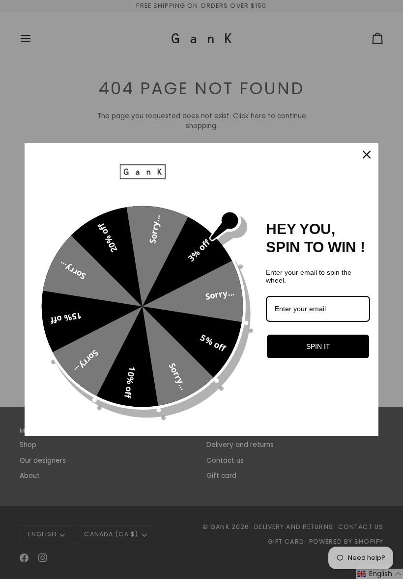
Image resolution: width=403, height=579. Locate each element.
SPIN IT (318, 346)
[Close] (366, 154)
